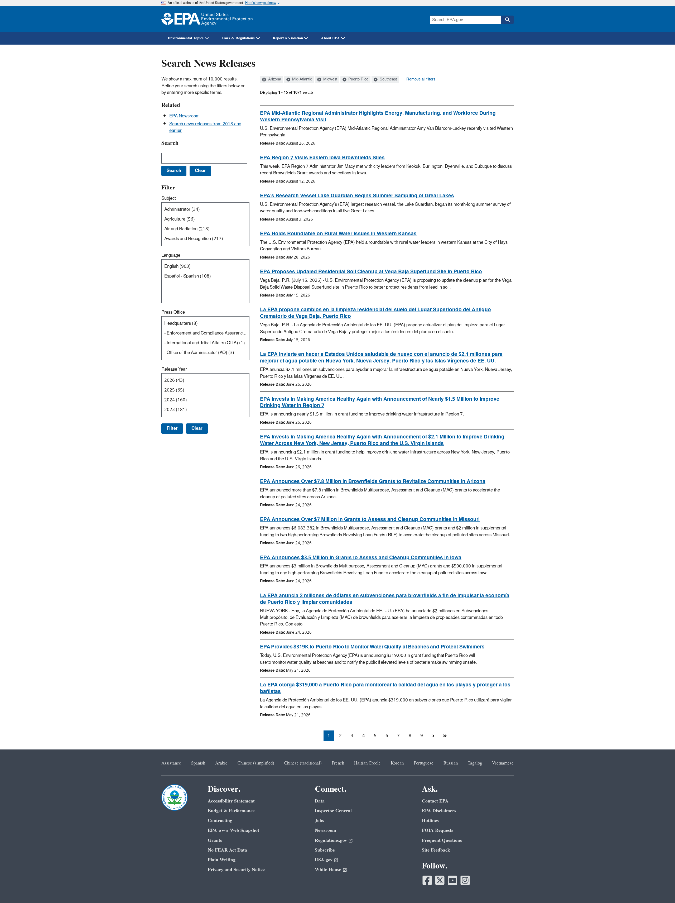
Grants (215, 840)
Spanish (198, 763)
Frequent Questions (442, 840)
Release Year (174, 369)
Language (170, 255)
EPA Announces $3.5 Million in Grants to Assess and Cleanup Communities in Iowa (360, 557)
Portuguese (423, 763)
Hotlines (430, 820)
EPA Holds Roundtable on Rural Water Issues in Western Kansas (338, 233)
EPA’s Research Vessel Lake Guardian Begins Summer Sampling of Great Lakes (357, 195)
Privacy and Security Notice (236, 869)
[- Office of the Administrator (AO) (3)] (206, 353)
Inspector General (333, 811)
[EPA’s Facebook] (427, 880)
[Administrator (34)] (206, 209)
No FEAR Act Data (227, 850)
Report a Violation (288, 38)
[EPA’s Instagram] (465, 880)
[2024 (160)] (206, 400)
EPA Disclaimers (439, 811)
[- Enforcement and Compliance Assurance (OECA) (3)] (206, 333)
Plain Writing (221, 860)
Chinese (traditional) (303, 763)
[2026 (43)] (206, 380)
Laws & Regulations (238, 38)
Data (320, 801)
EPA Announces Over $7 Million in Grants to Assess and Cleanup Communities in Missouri (370, 519)
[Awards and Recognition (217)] (206, 239)
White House (328, 869)
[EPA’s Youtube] (452, 880)
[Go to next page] (433, 735)
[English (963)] (206, 266)
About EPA (330, 38)
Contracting (220, 820)
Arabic (221, 763)
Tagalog (475, 763)
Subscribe (325, 850)
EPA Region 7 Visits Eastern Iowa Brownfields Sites (322, 157)
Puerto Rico (357, 79)
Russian (450, 763)
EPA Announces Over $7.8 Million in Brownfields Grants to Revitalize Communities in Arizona (372, 481)
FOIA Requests (437, 830)
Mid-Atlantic (301, 79)
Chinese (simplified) (256, 763)
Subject (168, 198)
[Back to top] (660, 888)
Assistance (171, 763)
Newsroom (325, 830)
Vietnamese (503, 763)
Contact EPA (435, 801)
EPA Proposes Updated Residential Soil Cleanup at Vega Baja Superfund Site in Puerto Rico (371, 271)
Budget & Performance (231, 811)
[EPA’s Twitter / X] (440, 880)
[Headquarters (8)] (206, 323)
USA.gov (323, 860)
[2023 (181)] (206, 410)
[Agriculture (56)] (206, 219)
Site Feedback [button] (436, 850)
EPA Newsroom (184, 116)
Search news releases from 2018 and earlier (205, 127)
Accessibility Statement (231, 801)
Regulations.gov (331, 840)
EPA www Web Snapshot (233, 830)
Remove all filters (420, 79)
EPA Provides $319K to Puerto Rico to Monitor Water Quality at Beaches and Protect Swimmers (372, 647)
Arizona (274, 79)
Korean (397, 763)
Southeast (388, 79)
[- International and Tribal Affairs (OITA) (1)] (206, 343)
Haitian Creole (367, 763)
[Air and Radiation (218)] (206, 229)
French (338, 763)
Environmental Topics (186, 38)
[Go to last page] (445, 735)
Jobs (319, 820)
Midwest (329, 79)
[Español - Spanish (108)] (206, 276)
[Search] (507, 20)
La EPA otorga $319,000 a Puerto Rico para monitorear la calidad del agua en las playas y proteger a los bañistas (385, 688)
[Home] (207, 19)
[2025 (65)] (206, 390)
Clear (196, 428)
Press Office (173, 312)
